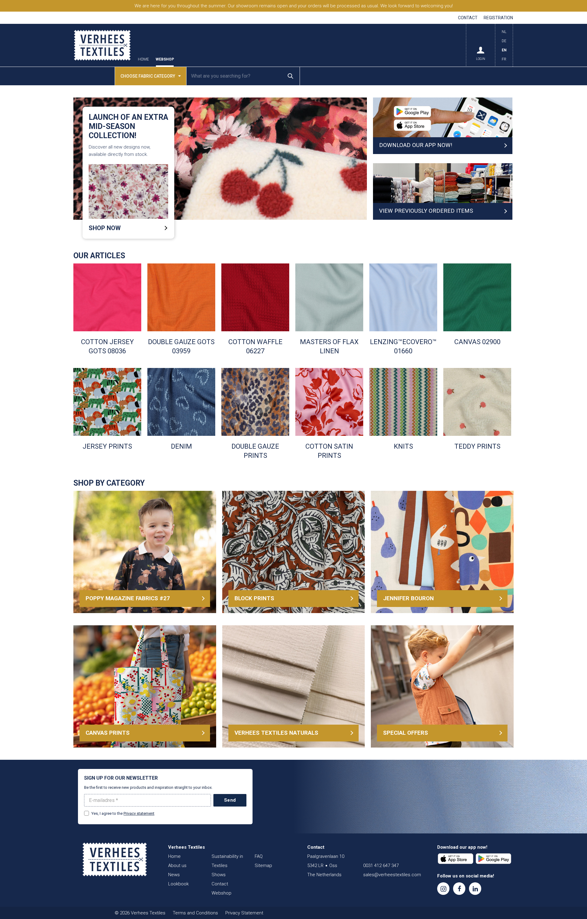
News (174, 874)
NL (504, 32)
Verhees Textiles (102, 45)
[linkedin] (475, 888)
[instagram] (443, 888)
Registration (498, 17)
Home (143, 59)
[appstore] (455, 858)
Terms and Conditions (195, 913)
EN (504, 50)
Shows (219, 874)
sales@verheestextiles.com (392, 874)
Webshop (165, 59)
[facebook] (459, 888)
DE (504, 41)
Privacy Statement (244, 913)
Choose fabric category (147, 76)
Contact (468, 17)
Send (230, 800)
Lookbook (178, 884)
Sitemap (263, 865)
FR (504, 59)
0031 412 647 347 (381, 865)
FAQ (259, 856)
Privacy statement (139, 813)
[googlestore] (493, 858)
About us (177, 865)
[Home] (115, 859)
